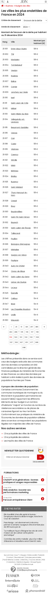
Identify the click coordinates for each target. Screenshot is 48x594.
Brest (13, 304)
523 (31, 337)
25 (16, 327)
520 (15, 337)
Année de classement (10, 27)
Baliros (13, 81)
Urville (13, 315)
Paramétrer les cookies (11, 560)
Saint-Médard (17, 187)
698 (24, 347)
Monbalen (15, 59)
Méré (13, 165)
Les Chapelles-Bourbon (20, 309)
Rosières (14, 76)
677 (31, 342)
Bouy (13, 206)
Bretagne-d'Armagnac (20, 244)
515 (22, 332)
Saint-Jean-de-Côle (19, 103)
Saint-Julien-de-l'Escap (21, 228)
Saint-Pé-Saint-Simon (20, 217)
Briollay (14, 176)
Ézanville (14, 293)
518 (37, 332)
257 (31, 327)
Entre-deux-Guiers (19, 49)
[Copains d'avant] (12, 585)
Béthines (14, 171)
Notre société (32, 555)
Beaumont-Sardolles (19, 127)
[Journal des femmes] (12, 575)
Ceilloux (14, 298)
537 (11, 342)
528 (37, 337)
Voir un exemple (38, 461)
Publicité (41, 555)
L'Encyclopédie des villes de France (20, 433)
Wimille (14, 160)
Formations (11, 472)
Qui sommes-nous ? (11, 555)
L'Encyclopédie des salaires (16, 437)
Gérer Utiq (24, 560)
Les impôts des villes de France (18, 441)
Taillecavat (15, 233)
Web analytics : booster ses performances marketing (17, 490)
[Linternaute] (12, 581)
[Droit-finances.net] (35, 580)
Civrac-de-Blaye (18, 271)
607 (21, 342)
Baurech (14, 222)
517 (32, 332)
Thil (12, 54)
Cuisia (13, 144)
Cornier (14, 87)
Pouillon (14, 239)
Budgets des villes (22, 6)
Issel (12, 97)
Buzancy (14, 182)
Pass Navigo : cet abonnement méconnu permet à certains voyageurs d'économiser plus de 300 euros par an (24, 525)
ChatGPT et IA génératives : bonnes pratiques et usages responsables (20, 480)
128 (26, 327)
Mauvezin (15, 320)
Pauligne (14, 260)
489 (15, 332)
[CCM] (35, 575)
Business (9, 6)
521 (21, 337)
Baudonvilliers (16, 211)
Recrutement (19, 557)
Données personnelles (33, 557)
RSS (43, 560)
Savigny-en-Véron (18, 255)
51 (21, 327)
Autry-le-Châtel (17, 266)
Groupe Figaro (36, 562)
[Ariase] (12, 591)
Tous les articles (35, 560)
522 (26, 337)
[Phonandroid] (35, 591)
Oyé (13, 138)
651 (26, 342)
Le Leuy (14, 287)
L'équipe (23, 555)
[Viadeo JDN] (35, 586)
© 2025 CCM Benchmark (24, 564)
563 (16, 342)
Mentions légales (23, 562)
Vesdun (14, 70)
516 (27, 332)
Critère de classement (11, 20)
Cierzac (14, 133)
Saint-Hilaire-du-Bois (19, 114)
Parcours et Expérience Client (17, 499)
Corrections (11, 562)
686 (36, 342)
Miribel (13, 108)
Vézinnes (14, 149)
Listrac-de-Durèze (18, 282)
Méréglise (15, 249)
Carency (14, 154)
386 (36, 327)
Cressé (14, 201)
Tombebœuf (16, 65)
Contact (10, 557)
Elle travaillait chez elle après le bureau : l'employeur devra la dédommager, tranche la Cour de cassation (23, 516)
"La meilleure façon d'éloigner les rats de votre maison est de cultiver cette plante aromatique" (23, 533)
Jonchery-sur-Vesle (19, 92)
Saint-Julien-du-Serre (20, 277)
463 (10, 332)
